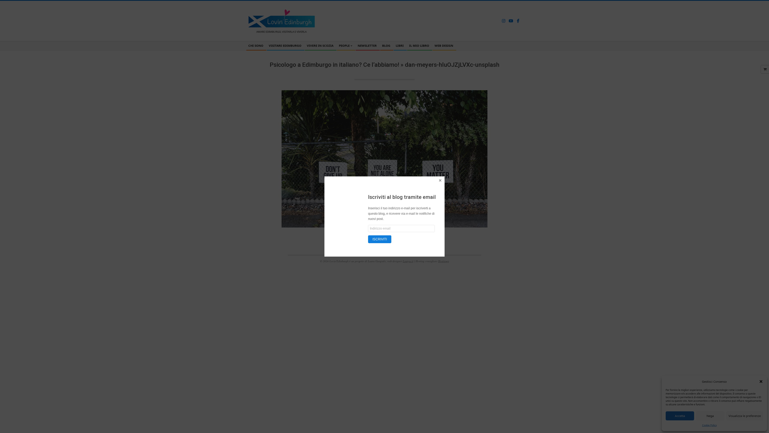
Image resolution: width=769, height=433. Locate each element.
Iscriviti (379, 239)
